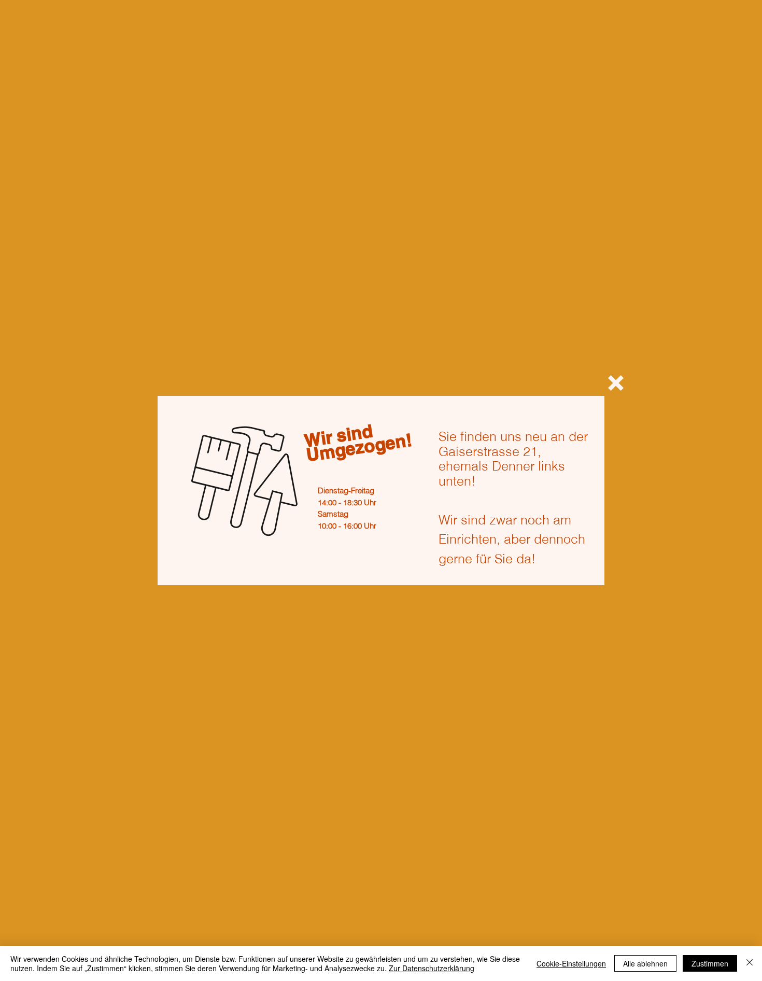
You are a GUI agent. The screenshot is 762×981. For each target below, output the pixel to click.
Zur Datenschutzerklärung (431, 968)
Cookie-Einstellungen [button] (571, 963)
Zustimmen (710, 963)
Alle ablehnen (645, 963)
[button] (616, 383)
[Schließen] (749, 963)
